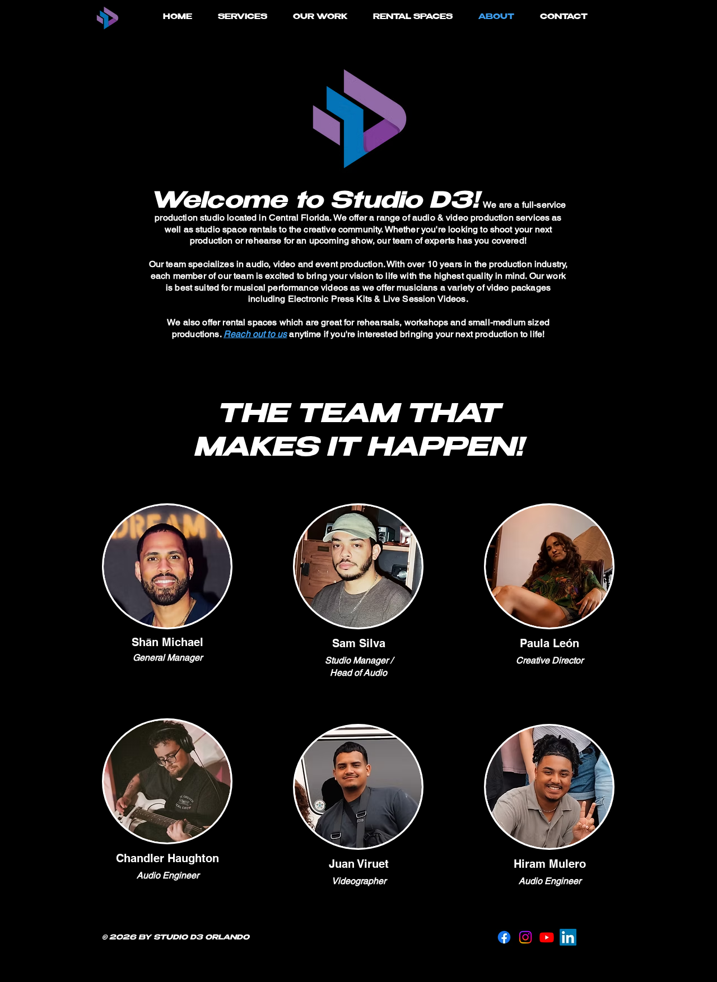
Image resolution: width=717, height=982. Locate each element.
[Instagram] (525, 937)
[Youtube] (546, 937)
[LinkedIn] (568, 937)
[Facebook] (504, 937)
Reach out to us (255, 334)
